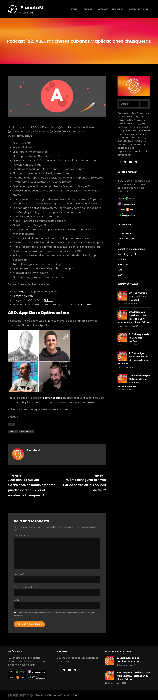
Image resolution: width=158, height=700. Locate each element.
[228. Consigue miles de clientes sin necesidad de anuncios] (122, 356)
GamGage (19, 291)
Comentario (21, 535)
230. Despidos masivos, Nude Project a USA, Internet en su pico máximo (133, 676)
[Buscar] (144, 104)
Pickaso (48, 300)
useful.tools (84, 304)
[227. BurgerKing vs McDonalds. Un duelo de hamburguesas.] (122, 379)
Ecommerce (124, 233)
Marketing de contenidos (131, 248)
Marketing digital (127, 254)
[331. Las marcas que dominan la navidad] (122, 296)
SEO (11, 424)
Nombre (19, 574)
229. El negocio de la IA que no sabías (139, 338)
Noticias (122, 259)
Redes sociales (126, 264)
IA (118, 243)
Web (16, 600)
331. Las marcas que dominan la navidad (138, 296)
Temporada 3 (27, 431)
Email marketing (126, 238)
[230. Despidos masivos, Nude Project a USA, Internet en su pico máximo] (122, 315)
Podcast (13, 431)
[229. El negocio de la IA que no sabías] (122, 338)
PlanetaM (32, 7)
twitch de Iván (24, 296)
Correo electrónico (25, 587)
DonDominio (28, 12)
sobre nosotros (52, 398)
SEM (120, 269)
